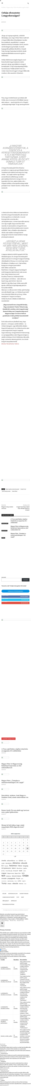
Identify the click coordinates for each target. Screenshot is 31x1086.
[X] (6, 25)
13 (15, 845)
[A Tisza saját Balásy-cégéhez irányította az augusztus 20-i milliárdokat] (6, 521)
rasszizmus (4, 881)
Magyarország (9, 7)
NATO (23, 873)
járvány (3, 870)
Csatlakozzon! (24, 599)
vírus (25, 883)
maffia (24, 870)
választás (15, 883)
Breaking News (5, 523)
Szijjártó (24, 881)
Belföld (3, 537)
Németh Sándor (16, 876)
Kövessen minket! (24, 596)
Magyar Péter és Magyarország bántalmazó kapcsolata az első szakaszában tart (19, 528)
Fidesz (20, 866)
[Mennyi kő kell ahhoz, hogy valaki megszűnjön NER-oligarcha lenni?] (15, 820)
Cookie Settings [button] (4, 920)
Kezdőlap (3, 7)
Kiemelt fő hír (4, 530)
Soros (15, 881)
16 (27, 845)
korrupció (15, 870)
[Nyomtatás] (23, 25)
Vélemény (21, 883)
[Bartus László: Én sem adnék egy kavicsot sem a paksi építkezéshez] (15, 805)
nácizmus (8, 876)
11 (7, 845)
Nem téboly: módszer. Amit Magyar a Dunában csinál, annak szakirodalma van (15, 796)
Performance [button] (3, 1052)
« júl (15, 856)
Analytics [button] (2, 1060)
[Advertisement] (15, 411)
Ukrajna (9, 883)
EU (3, 866)
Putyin (18, 878)
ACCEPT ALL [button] (20, 920)
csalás (3, 863)
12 (11, 845)
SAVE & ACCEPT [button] (4, 1085)
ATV (17, 860)
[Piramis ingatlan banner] (15, 481)
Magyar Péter (18, 873)
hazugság (25, 866)
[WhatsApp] (13, 25)
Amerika (4, 860)
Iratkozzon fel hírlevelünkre (15, 591)
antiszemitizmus (11, 860)
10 (3, 845)
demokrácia (8, 863)
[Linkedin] (16, 25)
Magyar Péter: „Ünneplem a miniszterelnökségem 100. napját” (18, 535)
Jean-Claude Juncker (6, 491)
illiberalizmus (19, 868)
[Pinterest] (9, 25)
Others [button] (2, 1079)
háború (14, 868)
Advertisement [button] (4, 1069)
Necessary (4, 950)
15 (23, 845)
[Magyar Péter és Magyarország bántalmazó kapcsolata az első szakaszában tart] (6, 528)
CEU (25, 860)
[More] (27, 25)
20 (15, 848)
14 (19, 845)
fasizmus (13, 865)
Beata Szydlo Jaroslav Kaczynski (12, 489)
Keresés (4, 577)
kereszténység (9, 870)
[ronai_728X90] (15, 31)
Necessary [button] (3, 948)
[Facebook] (3, 25)
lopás (20, 870)
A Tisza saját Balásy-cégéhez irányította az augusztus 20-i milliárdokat (19, 520)
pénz (22, 878)
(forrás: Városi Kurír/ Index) (10, 344)
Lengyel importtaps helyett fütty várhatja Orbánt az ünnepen (22, 508)
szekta (19, 881)
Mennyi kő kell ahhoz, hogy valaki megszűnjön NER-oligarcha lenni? (13, 826)
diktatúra (16, 863)
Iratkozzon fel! (24, 602)
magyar (4, 873)
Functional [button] (2, 1044)
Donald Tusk (23, 489)
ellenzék (24, 863)
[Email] (20, 25)
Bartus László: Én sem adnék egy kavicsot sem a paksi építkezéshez (15, 811)
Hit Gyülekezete (6, 868)
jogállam (25, 868)
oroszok (4, 878)
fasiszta (6, 865)
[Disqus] (15, 557)
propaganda (11, 878)
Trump (4, 883)
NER (3, 876)
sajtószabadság (10, 881)
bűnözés (21, 860)
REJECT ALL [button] (13, 920)
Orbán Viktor (14, 491)
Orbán (25, 875)
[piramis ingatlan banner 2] (15, 125)
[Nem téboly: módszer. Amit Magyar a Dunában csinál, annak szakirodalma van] (15, 791)
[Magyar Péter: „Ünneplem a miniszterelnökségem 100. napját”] (6, 536)
